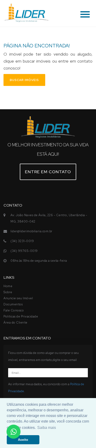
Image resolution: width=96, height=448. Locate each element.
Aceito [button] (23, 439)
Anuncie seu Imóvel (18, 298)
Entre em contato (48, 171)
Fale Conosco (13, 310)
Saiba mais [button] (46, 428)
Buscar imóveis (24, 80)
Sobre (7, 292)
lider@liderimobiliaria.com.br (31, 231)
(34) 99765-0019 (24, 251)
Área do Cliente (15, 323)
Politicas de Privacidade (20, 316)
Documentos (13, 304)
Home (7, 286)
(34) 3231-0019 (22, 241)
